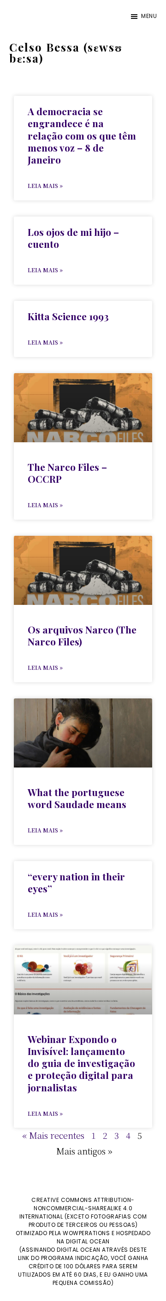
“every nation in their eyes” (76, 882)
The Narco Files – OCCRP (67, 472)
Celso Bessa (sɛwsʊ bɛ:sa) (66, 52)
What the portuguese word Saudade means (77, 797)
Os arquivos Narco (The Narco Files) (82, 635)
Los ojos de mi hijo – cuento (73, 237)
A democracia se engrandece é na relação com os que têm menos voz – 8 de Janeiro (82, 135)
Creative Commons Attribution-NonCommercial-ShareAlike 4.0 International (77, 1208)
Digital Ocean (88, 1241)
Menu (149, 16)
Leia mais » (45, 185)
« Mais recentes (53, 1135)
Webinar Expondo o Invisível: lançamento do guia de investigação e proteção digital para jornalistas (81, 1063)
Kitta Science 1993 (68, 316)
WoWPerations (86, 1233)
